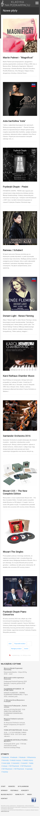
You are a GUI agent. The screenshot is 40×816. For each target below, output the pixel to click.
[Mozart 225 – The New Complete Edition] (20, 473)
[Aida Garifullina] (20, 99)
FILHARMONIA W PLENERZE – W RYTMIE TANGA (14, 689)
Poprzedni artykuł (19, 643)
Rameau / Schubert (13, 250)
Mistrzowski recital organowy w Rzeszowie (14, 678)
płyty (31, 763)
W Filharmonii (26, 766)
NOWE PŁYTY (19, 794)
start (10, 643)
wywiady (29, 769)
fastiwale (5, 757)
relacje (4, 766)
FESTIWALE (14, 790)
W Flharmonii (19, 769)
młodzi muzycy (16, 760)
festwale (23, 757)
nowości (25, 763)
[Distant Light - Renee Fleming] (20, 294)
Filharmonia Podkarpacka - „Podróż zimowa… (15, 706)
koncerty (5, 760)
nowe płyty (6, 763)
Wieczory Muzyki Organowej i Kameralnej (13, 669)
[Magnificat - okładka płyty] (20, 35)
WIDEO (29, 794)
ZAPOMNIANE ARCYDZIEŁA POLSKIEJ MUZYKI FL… (15, 740)
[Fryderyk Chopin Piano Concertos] (20, 591)
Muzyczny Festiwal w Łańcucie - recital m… (14, 719)
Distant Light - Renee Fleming (18, 316)
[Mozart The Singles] (20, 531)
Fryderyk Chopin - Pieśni (15, 186)
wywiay (5, 772)
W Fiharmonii (14, 766)
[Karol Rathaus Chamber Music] (20, 355)
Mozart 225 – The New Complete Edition (15, 492)
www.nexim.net (5, 811)
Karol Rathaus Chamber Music (18, 376)
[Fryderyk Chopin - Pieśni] (20, 165)
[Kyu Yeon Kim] (20, 228)
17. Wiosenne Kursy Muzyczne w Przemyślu (14, 700)
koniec (26, 648)
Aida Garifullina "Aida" (14, 121)
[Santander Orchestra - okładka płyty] (20, 415)
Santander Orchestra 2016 (17, 436)
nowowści (16, 763)
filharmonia (32, 757)
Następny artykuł (16, 648)
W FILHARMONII (23, 786)
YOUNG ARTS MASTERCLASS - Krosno (16, 730)
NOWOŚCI (11, 786)
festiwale (14, 757)
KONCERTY (25, 790)
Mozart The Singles (13, 551)
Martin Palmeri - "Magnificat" (18, 57)
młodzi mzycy (28, 760)
